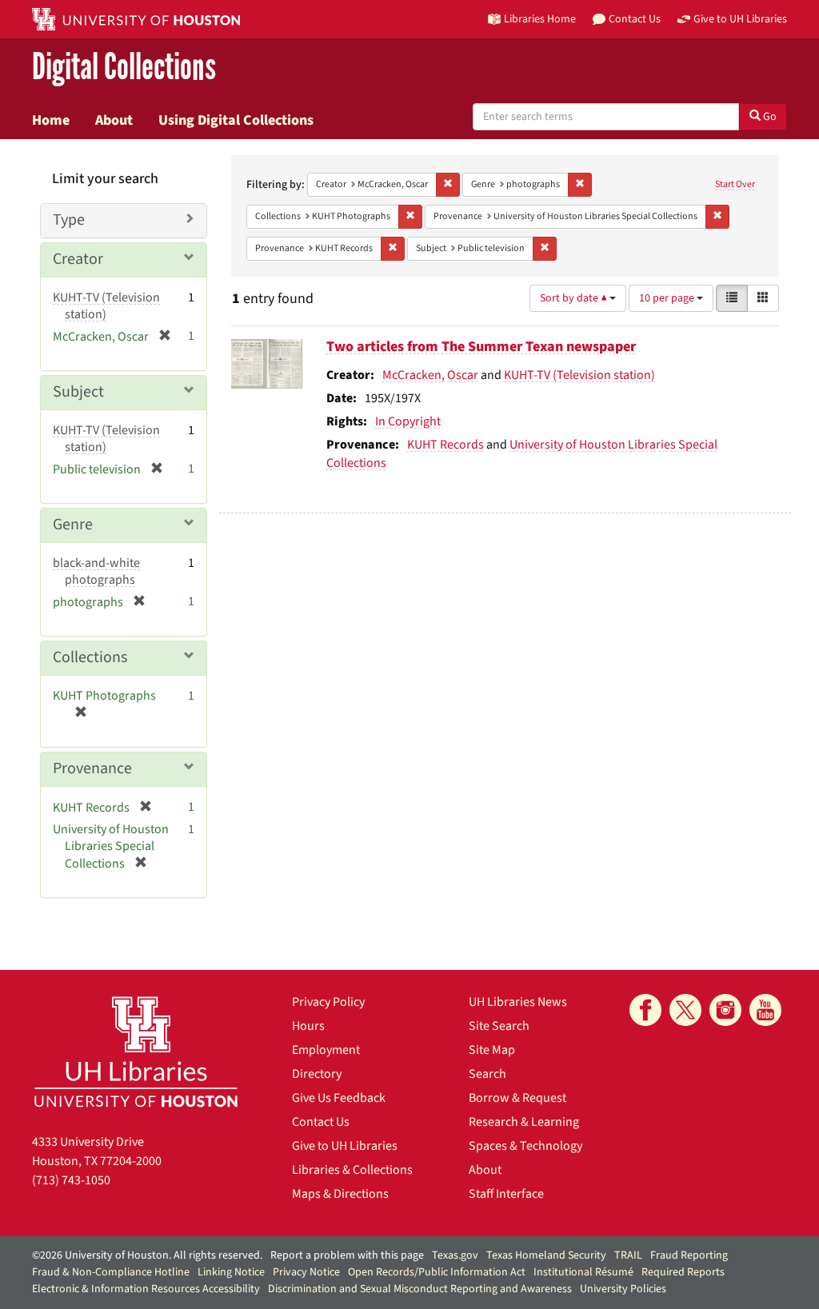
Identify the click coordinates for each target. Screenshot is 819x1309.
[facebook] (645, 1010)
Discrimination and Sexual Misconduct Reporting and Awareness (420, 1289)
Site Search (499, 1026)
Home (51, 120)
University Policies (623, 1289)
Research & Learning (524, 1122)
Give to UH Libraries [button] (740, 18)
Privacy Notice (306, 1272)
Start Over (735, 184)
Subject (78, 392)
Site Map (492, 1050)
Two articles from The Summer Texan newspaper (481, 347)
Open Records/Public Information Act (436, 1272)
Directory (317, 1074)
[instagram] (725, 1010)
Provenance (92, 768)
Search (487, 1074)
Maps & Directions (340, 1194)
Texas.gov (455, 1255)
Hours (308, 1026)
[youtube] (765, 1010)
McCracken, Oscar (430, 375)
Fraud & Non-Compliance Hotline (111, 1272)
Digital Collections (124, 67)
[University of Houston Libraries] (136, 1051)
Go (769, 117)
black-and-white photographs (96, 571)
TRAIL (628, 1255)
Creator (78, 259)
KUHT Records (445, 444)
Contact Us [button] (635, 18)
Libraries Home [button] (540, 18)
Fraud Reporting (689, 1255)
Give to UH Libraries (345, 1146)
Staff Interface (506, 1194)
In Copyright (408, 421)
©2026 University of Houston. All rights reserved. (147, 1255)
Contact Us (321, 1122)
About (114, 120)
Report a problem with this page (347, 1255)
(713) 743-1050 (71, 1180)
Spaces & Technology (525, 1146)
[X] (685, 1010)
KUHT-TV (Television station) (579, 375)
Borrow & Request (517, 1098)
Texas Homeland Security (546, 1255)
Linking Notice (231, 1272)
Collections (90, 657)
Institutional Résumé (583, 1272)
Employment (326, 1050)
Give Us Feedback (339, 1098)
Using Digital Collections (236, 120)
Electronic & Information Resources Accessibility (146, 1289)
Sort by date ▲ (574, 298)
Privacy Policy (328, 1002)
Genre (73, 524)
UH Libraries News (518, 1002)
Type (69, 220)
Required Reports (683, 1272)
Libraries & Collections (352, 1170)
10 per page (668, 298)
